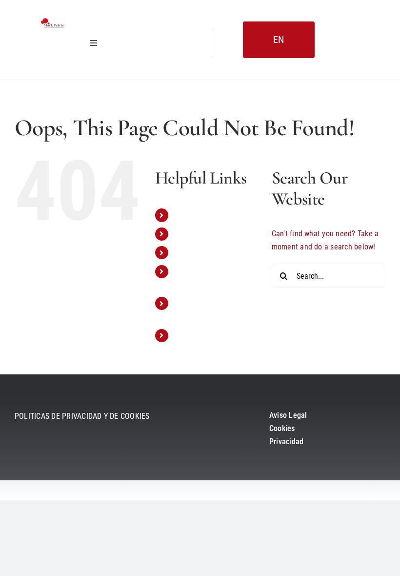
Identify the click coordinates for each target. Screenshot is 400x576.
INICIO (184, 215)
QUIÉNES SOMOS (201, 234)
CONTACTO (192, 335)
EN (278, 39)
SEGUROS (189, 252)
